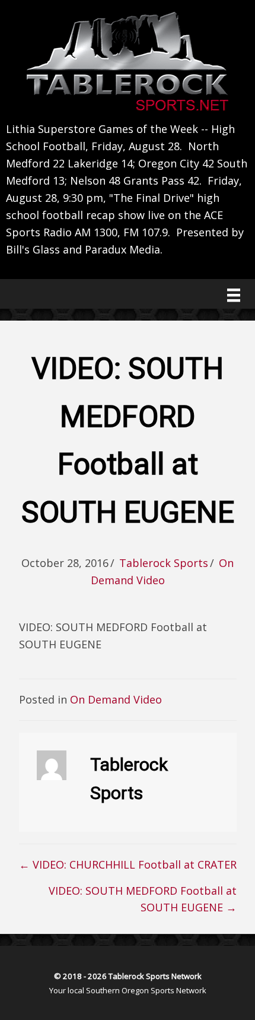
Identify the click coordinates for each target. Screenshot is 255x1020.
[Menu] (233, 295)
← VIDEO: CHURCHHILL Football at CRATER (128, 864)
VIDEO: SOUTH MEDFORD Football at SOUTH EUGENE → (143, 899)
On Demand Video (116, 699)
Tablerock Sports (163, 563)
